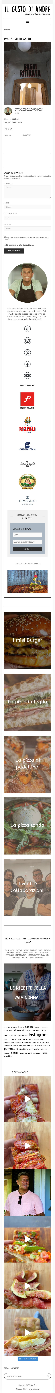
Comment (8, 183)
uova (22, 1053)
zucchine (8, 1056)
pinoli (33, 1045)
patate (45, 1042)
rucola (36, 1049)
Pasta (31, 953)
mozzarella (17, 1042)
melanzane (38, 1039)
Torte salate (16, 957)
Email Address (10, 214)
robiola (29, 1049)
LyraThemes (35, 1389)
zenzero (36, 1053)
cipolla (28, 1030)
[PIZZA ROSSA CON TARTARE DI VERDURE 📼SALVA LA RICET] (27, 1239)
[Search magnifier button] (48, 1376)
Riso (47, 955)
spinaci (6, 1053)
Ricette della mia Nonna (36, 955)
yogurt (28, 1053)
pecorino (8, 1045)
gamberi (12, 1035)
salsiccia (43, 1049)
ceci (11, 1030)
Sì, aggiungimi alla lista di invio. (20, 245)
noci (34, 1043)
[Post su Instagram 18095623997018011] (27, 1192)
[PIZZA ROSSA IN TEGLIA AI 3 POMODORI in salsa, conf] (27, 1145)
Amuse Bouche (9, 950)
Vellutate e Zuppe (28, 957)
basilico (29, 1026)
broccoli (38, 1027)
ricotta (22, 1049)
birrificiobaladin (15, 119)
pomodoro (11, 1049)
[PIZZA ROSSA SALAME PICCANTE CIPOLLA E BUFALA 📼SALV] (27, 1099)
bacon (21, 1027)
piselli (39, 1045)
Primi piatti (44, 953)
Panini (25, 953)
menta (7, 1042)
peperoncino (17, 1045)
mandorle (23, 1039)
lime (5, 1039)
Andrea (17, 113)
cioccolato (19, 1030)
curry (43, 1030)
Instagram (38, 1035)
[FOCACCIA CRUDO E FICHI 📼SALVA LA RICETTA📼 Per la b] (27, 1286)
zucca (44, 1053)
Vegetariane (39, 957)
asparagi (14, 1027)
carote (6, 1030)
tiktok (14, 1052)
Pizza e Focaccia (20, 955)
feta (6, 1035)
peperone (26, 1045)
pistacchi (46, 1045)
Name (6, 203)
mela (31, 1039)
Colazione (33, 950)
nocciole (28, 1042)
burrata (44, 1027)
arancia (7, 1027)
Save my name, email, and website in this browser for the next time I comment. (26, 238)
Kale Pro (33, 1385)
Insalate (18, 953)
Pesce (36, 953)
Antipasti (19, 950)
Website (7, 225)
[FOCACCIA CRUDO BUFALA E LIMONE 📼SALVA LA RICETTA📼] (27, 1332)
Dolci (40, 950)
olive (39, 1043)
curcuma (36, 1030)
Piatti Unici (10, 955)
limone (12, 1039)
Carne (26, 950)
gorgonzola (22, 1035)
